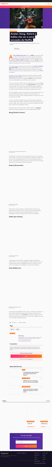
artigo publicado (31, 84)
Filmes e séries (45, 453)
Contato (35, 457)
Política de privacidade (38, 463)
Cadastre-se (30, 359)
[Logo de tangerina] (4, 4)
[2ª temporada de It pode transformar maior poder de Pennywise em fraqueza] (16, 373)
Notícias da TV (36, 455)
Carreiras (36, 459)
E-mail (17, 439)
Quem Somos (36, 453)
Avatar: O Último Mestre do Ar (19, 55)
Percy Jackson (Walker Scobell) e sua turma (19, 60)
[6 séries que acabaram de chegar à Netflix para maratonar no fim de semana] (16, 390)
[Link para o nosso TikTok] (25, 453)
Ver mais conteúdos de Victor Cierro (24, 340)
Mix (43, 461)
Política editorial (37, 461)
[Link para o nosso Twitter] (21, 453)
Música (44, 457)
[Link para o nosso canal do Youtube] (23, 453)
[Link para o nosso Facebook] (18, 453)
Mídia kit (44, 463)
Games (44, 455)
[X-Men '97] (33, 413)
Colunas (44, 459)
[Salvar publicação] (41, 370)
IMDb (10, 69)
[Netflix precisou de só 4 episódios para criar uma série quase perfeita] (16, 381)
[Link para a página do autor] (12, 49)
